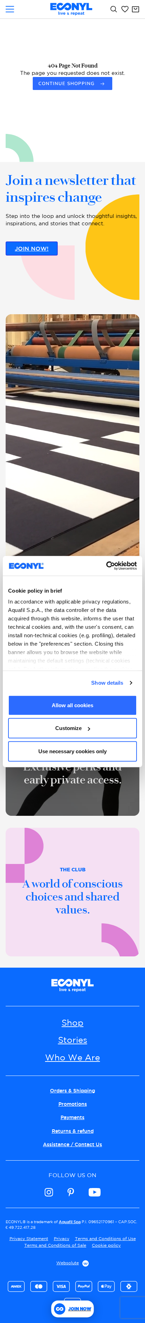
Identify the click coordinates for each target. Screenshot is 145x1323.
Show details (107, 683)
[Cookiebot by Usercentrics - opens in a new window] (106, 565)
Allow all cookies (72, 705)
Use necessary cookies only (72, 751)
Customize (68, 728)
